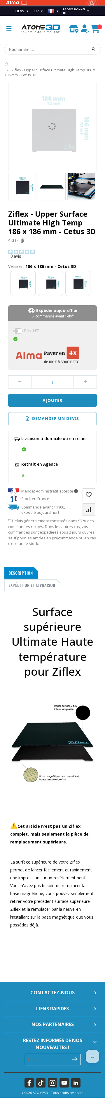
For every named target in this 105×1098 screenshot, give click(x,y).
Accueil (6, 64)
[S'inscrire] (75, 1059)
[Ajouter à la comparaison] (89, 509)
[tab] (21, 573)
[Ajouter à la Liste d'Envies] (89, 494)
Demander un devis (54, 418)
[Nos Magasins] (73, 27)
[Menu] (9, 28)
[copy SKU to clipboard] (21, 240)
